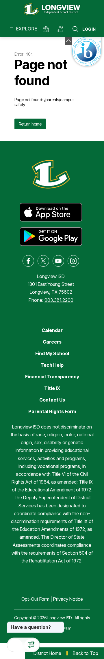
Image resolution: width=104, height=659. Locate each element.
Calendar (52, 330)
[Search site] (75, 29)
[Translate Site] (62, 28)
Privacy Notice (68, 599)
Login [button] (89, 29)
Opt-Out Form (35, 599)
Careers (52, 342)
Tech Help (52, 365)
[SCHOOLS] (46, 28)
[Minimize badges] (68, 41)
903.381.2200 (58, 300)
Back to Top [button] (85, 653)
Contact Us (52, 400)
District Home (47, 653)
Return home (30, 123)
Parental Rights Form (52, 411)
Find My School (52, 353)
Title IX (52, 388)
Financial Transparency (52, 377)
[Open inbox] (15, 645)
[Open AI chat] (31, 645)
